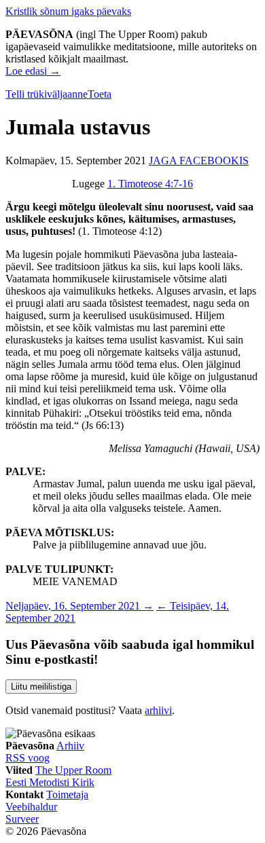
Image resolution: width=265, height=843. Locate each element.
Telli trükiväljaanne (46, 94)
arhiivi (158, 710)
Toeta (99, 94)
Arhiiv (70, 745)
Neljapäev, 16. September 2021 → (79, 606)
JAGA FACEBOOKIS (199, 160)
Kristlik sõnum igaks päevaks (68, 11)
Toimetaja (67, 794)
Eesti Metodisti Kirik (49, 782)
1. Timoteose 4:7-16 (150, 183)
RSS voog (27, 758)
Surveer (22, 819)
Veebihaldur (31, 806)
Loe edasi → (32, 71)
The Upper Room (73, 770)
